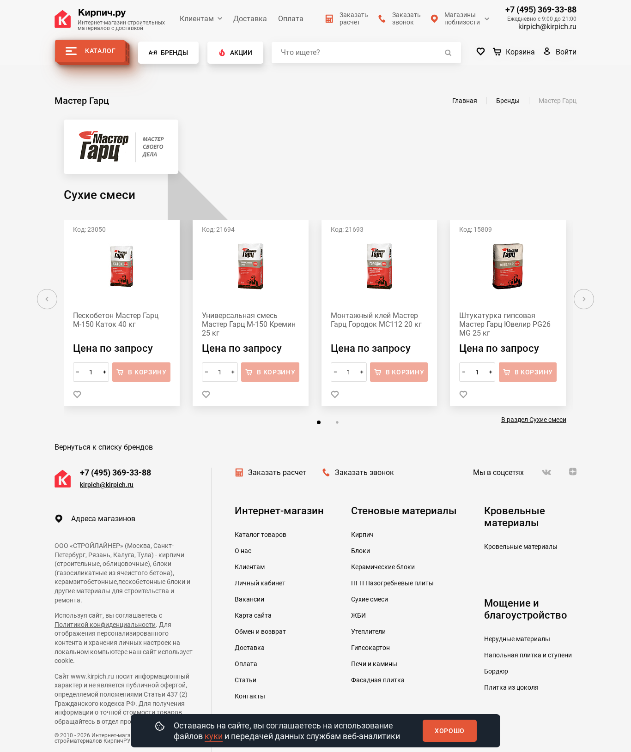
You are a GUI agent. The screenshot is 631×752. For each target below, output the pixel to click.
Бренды (174, 52)
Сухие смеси (369, 599)
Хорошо (450, 730)
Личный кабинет (260, 583)
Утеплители (368, 631)
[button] (319, 422)
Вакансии (249, 599)
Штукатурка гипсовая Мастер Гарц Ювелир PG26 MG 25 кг (505, 324)
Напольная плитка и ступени (528, 655)
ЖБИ (358, 615)
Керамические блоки (383, 567)
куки (214, 736)
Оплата (290, 18)
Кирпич (362, 534)
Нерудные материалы (517, 639)
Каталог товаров (260, 534)
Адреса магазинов (103, 518)
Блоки (360, 550)
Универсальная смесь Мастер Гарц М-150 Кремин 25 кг (249, 324)
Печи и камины (374, 664)
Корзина (520, 52)
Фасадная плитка (378, 680)
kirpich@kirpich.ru (547, 26)
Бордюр (496, 671)
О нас (243, 550)
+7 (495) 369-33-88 (540, 9)
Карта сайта (253, 615)
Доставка (250, 18)
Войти (566, 52)
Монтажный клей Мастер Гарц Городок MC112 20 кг (376, 320)
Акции (241, 52)
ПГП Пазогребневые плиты (392, 583)
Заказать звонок (364, 472)
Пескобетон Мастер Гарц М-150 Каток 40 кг (115, 320)
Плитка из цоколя (511, 687)
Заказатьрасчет (354, 18)
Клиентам (197, 18)
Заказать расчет (277, 472)
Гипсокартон (370, 647)
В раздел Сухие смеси (533, 419)
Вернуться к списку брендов (104, 447)
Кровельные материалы (521, 546)
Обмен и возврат (260, 631)
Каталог (100, 50)
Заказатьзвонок (406, 18)
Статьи (245, 680)
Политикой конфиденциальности (105, 624)
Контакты (250, 696)
